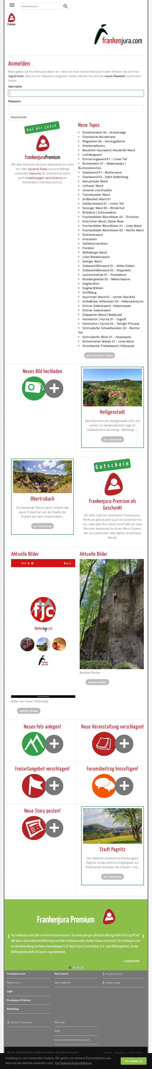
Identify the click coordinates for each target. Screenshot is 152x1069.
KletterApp (13, 1009)
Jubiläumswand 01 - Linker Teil (103, 203)
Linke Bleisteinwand (96, 257)
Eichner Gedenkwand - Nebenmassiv (106, 306)
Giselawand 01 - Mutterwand (101, 172)
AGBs (57, 1031)
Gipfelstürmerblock (95, 243)
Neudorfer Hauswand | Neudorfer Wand (108, 150)
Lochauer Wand (92, 185)
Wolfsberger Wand (94, 252)
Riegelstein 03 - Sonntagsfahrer (103, 141)
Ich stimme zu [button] (133, 1061)
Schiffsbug (89, 292)
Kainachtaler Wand (95, 181)
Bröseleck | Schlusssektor (99, 212)
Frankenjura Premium (19, 1000)
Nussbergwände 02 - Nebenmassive (106, 279)
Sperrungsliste (62, 982)
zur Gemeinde (112, 439)
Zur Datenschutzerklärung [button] (73, 1063)
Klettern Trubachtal (21, 1022)
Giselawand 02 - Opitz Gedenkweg (105, 177)
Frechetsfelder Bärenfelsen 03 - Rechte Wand (112, 230)
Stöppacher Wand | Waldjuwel (102, 314)
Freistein (88, 248)
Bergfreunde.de (114, 974)
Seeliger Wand (92, 261)
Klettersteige (112, 983)
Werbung (59, 1022)
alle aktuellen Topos (99, 355)
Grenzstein (89, 239)
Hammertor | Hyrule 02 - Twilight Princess (110, 323)
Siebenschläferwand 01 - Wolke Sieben (108, 265)
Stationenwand (92, 234)
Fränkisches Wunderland (98, 137)
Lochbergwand (92, 154)
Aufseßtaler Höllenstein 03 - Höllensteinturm (112, 301)
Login (10, 991)
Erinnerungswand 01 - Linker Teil (104, 159)
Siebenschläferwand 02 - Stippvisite (106, 270)
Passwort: (14, 101)
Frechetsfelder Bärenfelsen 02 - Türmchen (110, 217)
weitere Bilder (28, 711)
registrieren (16, 76)
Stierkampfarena (93, 145)
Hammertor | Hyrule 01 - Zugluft (104, 319)
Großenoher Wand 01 (96, 199)
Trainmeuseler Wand (96, 194)
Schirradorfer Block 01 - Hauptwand (106, 337)
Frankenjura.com (16, 973)
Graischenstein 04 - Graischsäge (104, 132)
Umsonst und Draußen (97, 190)
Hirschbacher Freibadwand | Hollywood (108, 346)
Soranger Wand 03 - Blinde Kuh (103, 208)
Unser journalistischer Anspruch (72, 1040)
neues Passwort (115, 76)
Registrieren (14, 982)
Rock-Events (61, 973)
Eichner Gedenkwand (96, 310)
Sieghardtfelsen (92, 288)
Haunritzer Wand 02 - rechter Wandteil (108, 297)
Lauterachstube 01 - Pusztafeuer (104, 274)
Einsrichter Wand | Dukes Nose (103, 221)
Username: (15, 86)
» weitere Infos (131, 961)
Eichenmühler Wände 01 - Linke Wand (108, 341)
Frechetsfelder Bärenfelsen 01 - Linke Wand (111, 225)
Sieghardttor (90, 283)
